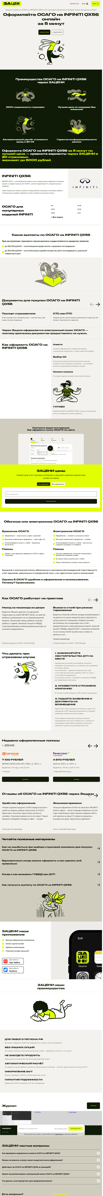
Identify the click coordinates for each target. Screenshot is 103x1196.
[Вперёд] (98, 305)
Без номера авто (61, 1129)
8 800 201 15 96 (74, 3)
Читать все (93, 1107)
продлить (59, 1134)
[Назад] (92, 305)
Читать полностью (61, 640)
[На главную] (11, 3)
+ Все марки (57, 218)
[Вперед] (96, 601)
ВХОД (83, 3)
